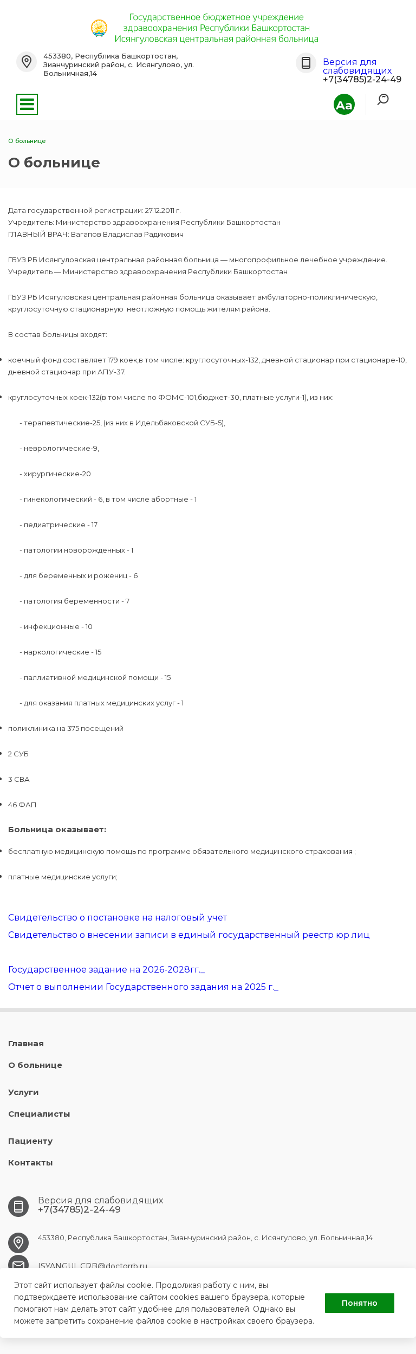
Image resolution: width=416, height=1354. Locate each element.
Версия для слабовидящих (357, 66)
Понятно (360, 1303)
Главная (26, 1043)
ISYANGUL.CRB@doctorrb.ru (92, 1266)
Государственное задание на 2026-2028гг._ (106, 969)
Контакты (30, 1162)
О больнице (35, 1065)
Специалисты (39, 1114)
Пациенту (30, 1141)
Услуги (23, 1092)
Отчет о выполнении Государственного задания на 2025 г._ (143, 987)
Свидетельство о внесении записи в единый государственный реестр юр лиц (189, 935)
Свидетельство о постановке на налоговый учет (117, 917)
